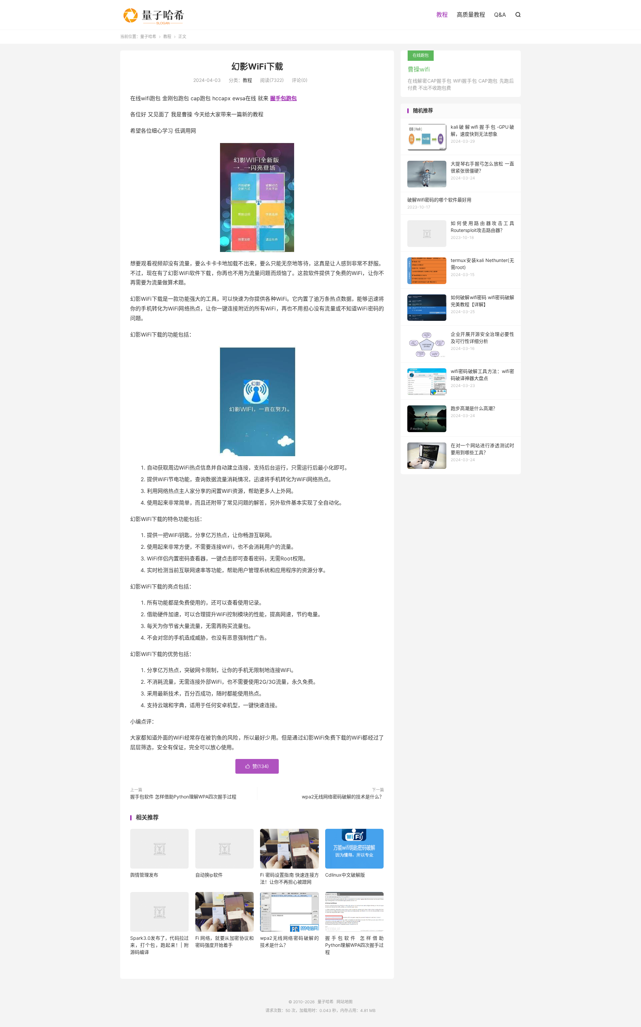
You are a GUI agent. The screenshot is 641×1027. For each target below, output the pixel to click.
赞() (257, 766)
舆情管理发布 (144, 875)
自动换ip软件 (209, 875)
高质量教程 (471, 14)
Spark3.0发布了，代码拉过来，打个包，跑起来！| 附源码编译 (159, 945)
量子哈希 (156, 14)
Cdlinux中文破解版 (345, 875)
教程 (442, 14)
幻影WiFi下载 (257, 66)
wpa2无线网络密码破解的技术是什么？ (343, 796)
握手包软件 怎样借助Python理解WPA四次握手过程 (183, 796)
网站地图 (345, 1001)
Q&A (500, 14)
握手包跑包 (283, 98)
